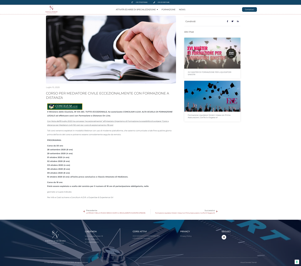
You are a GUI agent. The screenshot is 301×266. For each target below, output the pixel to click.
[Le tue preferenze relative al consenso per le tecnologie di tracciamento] (297, 262)
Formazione (168, 9)
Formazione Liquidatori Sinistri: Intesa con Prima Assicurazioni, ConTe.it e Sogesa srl (209, 116)
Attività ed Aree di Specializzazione (136, 9)
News (182, 9)
